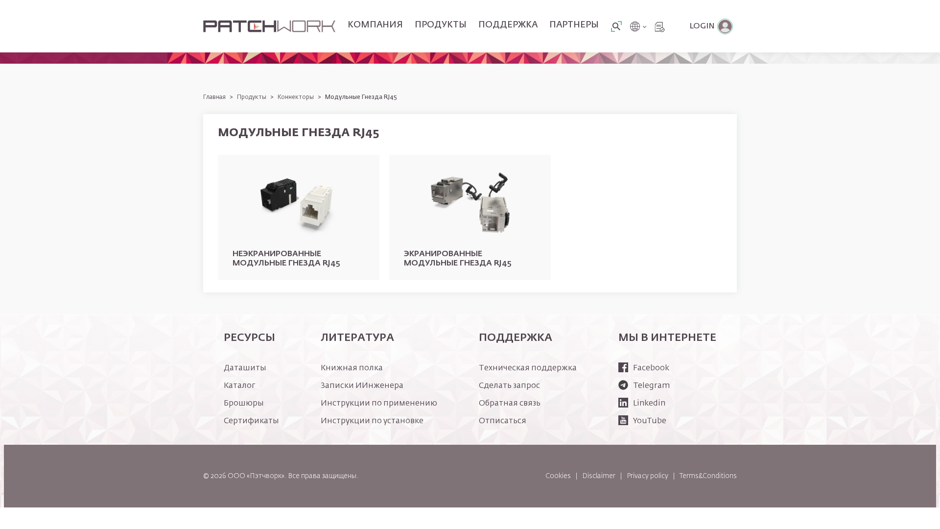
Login (702, 26)
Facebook (651, 368)
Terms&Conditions (708, 476)
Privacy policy (647, 476)
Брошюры (244, 404)
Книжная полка (352, 368)
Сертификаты (251, 421)
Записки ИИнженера (362, 386)
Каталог (240, 386)
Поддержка (508, 25)
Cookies (558, 476)
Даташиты (245, 368)
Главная (214, 97)
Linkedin (649, 404)
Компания (375, 25)
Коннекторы (296, 97)
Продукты (441, 25)
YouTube (649, 421)
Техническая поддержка (528, 368)
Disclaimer (598, 476)
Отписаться (502, 421)
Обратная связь (509, 404)
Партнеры (574, 25)
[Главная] (269, 26)
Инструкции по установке (372, 421)
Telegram (651, 386)
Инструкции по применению (379, 404)
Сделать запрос (509, 386)
